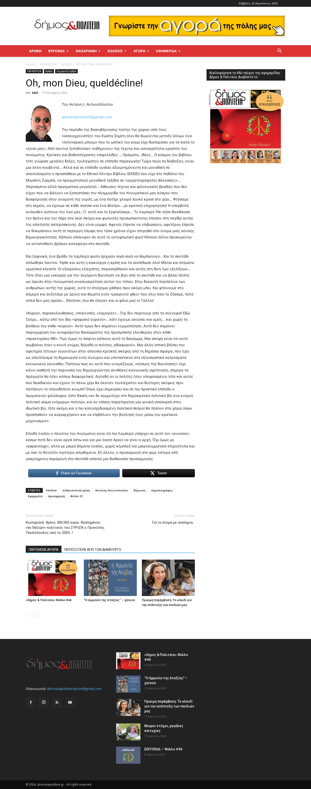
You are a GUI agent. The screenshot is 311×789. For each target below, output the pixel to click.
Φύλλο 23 (76, 496)
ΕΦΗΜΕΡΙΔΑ (48, 64)
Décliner (51, 490)
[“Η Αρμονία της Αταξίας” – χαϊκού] (110, 578)
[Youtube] (70, 702)
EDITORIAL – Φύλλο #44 (163, 749)
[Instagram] (44, 702)
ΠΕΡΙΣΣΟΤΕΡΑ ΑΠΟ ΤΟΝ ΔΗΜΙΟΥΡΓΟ (92, 550)
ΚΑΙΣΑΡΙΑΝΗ (86, 51)
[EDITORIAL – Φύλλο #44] (128, 755)
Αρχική (35, 51)
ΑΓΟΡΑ (139, 51)
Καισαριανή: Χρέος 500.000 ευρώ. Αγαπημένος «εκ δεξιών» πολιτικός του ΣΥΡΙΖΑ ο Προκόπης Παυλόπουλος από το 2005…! (65, 527)
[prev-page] (29, 615)
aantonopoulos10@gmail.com (87, 117)
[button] (279, 51)
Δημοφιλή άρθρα (66, 71)
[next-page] (37, 615)
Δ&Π (35, 92)
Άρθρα (66, 64)
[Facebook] (30, 702)
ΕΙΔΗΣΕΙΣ (115, 51)
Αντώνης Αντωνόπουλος (111, 490)
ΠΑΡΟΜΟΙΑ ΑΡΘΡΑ (44, 550)
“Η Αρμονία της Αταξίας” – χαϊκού (109, 600)
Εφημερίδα (166, 51)
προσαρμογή (56, 496)
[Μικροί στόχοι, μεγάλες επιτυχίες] (128, 731)
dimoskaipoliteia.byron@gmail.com (74, 688)
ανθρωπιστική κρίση (76, 490)
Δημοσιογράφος (162, 490)
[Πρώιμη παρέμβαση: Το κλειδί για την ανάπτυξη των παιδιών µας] (168, 578)
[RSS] (57, 702)
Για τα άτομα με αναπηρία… (173, 522)
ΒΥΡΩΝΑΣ (56, 51)
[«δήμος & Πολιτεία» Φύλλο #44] (52, 578)
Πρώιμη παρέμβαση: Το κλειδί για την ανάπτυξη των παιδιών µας (169, 706)
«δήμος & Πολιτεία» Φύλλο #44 (48, 600)
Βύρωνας (140, 490)
